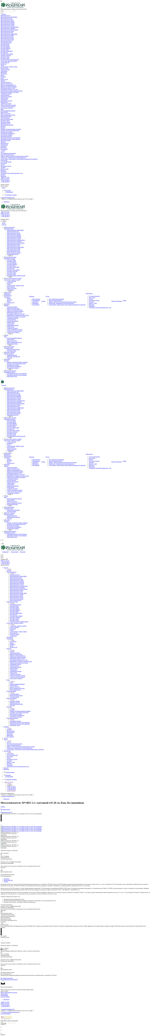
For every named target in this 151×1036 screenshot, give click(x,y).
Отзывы (6, 881)
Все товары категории (7, 978)
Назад (9, 569)
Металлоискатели (15, 574)
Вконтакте (6, 201)
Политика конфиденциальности (11, 1012)
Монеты (12, 651)
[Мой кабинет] (1, 542)
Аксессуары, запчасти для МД (18, 626)
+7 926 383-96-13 (5, 181)
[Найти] (2, 12)
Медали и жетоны (15, 701)
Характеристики (8, 880)
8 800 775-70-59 (5, 177)
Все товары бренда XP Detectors (9, 979)
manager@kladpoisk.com (8, 197)
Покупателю (10, 753)
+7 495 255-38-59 (5, 180)
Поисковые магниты (15, 721)
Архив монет (4, 994)
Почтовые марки (14, 694)
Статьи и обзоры (5, 996)
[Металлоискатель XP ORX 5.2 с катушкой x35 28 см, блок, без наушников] (21, 826)
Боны (11, 682)
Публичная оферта (6, 1013)
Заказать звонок (11, 790)
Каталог (9, 570)
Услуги (9, 742)
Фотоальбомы (4, 995)
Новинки (9, 729)
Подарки (12, 709)
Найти (2, 1024)
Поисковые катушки (15, 604)
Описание (6, 878)
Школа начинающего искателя (9, 992)
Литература (13, 641)
